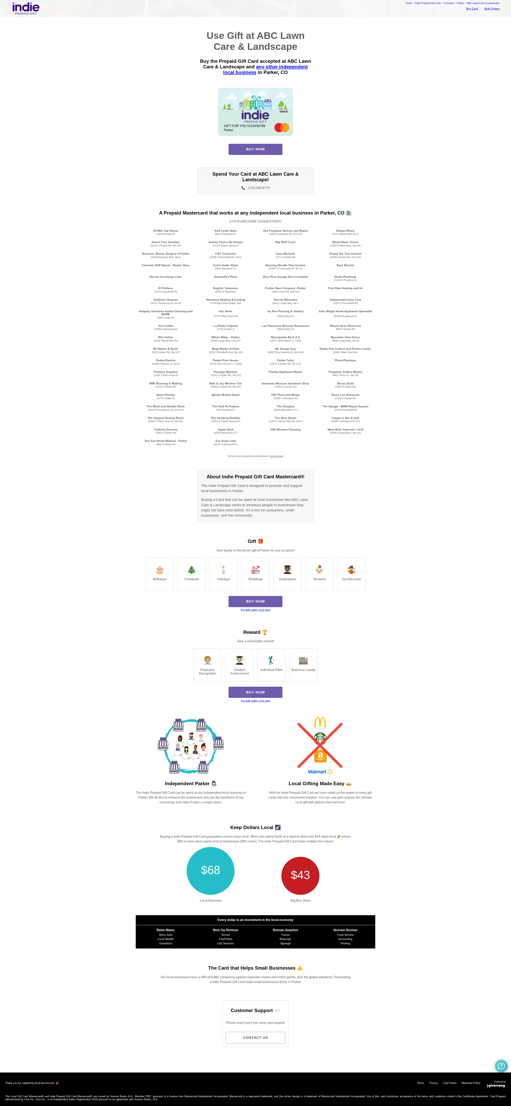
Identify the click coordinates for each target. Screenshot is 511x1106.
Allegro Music (345, 230)
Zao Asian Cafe (225, 440)
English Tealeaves (225, 288)
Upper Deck (226, 429)
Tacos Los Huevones (345, 394)
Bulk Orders (491, 8)
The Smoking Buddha (225, 418)
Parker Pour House (225, 360)
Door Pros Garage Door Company (285, 276)
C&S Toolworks (225, 253)
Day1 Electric (345, 265)
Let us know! (276, 456)
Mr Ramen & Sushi (165, 348)
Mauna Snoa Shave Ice (345, 325)
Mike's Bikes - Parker (226, 337)
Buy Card (472, 8)
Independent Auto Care (345, 299)
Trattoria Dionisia (165, 429)
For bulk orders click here (255, 609)
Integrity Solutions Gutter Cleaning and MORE (166, 313)
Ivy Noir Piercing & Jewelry (285, 311)
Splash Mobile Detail (226, 394)
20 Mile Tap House (165, 230)
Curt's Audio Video (225, 265)
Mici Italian (165, 337)
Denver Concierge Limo (166, 276)
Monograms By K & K (285, 337)
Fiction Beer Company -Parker (285, 288)
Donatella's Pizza (225, 276)
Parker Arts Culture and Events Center (345, 348)
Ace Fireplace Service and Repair (285, 230)
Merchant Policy (471, 1082)
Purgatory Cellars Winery (345, 371)
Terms (420, 1082)
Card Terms (450, 1082)
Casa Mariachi (285, 253)
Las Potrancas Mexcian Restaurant (285, 325)
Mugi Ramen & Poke (225, 348)
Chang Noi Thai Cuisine (345, 253)
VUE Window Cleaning (285, 429)
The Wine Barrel (285, 418)
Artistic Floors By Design (226, 242)
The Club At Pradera (225, 406)
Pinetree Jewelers (166, 371)
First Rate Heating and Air (345, 288)
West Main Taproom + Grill (345, 429)
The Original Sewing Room (166, 418)
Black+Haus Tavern (345, 242)
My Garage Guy (285, 348)
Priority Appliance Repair (285, 371)
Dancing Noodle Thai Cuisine (285, 265)
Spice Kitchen (165, 394)
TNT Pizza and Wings (285, 394)
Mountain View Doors (345, 337)
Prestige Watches (225, 371)
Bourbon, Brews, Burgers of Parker (165, 253)
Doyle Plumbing (345, 276)
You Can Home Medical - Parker (166, 440)
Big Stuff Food (285, 242)
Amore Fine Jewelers (166, 242)
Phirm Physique (345, 360)
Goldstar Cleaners (165, 299)
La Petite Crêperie (226, 325)
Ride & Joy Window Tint (225, 383)
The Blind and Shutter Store (166, 406)
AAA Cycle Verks (225, 230)
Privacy (433, 1082)
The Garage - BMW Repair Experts (345, 406)
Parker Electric (165, 360)
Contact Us (255, 1038)
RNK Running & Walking (165, 383)
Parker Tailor (285, 360)
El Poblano (165, 288)
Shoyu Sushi (345, 383)
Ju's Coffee (165, 325)
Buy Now (255, 149)
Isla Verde (225, 311)
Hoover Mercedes (285, 299)
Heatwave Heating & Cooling (225, 299)
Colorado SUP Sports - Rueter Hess (166, 265)
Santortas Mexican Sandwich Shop (285, 383)
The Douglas (285, 406)
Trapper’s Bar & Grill (345, 418)
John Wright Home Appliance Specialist (345, 311)
